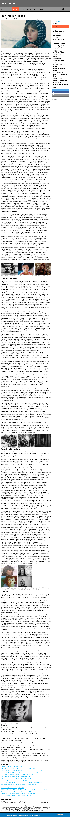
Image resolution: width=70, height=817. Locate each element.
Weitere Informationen (36, 815)
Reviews (29, 9)
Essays (22, 9)
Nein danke (59, 814)
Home (2, 9)
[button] (60, 90)
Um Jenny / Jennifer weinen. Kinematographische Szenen (58, 67)
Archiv (35, 9)
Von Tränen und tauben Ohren (59, 75)
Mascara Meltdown (58, 60)
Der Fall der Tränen (58, 52)
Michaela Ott (56, 21)
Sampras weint (56, 35)
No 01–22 (15, 9)
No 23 (8, 9)
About (41, 9)
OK (55, 814)
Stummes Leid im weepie (60, 84)
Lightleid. (55, 56)
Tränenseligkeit (57, 48)
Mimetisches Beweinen (59, 43)
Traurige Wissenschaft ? (59, 80)
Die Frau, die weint (58, 39)
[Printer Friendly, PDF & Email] (54, 100)
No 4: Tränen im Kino (58, 27)
